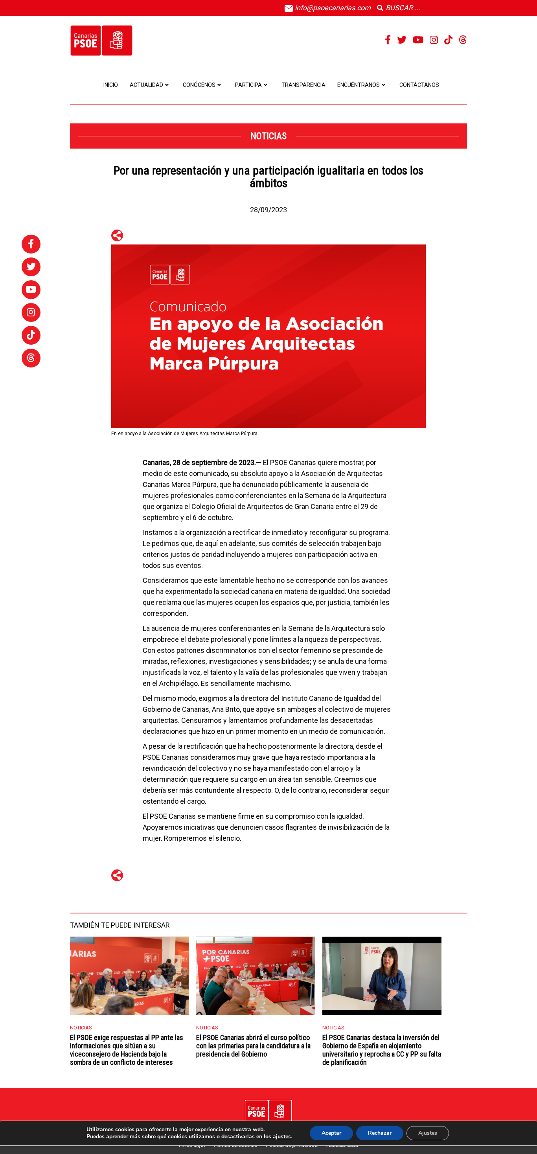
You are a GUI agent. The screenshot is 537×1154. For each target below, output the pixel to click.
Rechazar (380, 1133)
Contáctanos (419, 85)
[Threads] (463, 40)
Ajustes (427, 1133)
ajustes (282, 1136)
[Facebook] (388, 40)
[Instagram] (434, 40)
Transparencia (303, 85)
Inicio (110, 85)
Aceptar (331, 1133)
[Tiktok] (448, 40)
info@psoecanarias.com (332, 8)
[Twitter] (401, 40)
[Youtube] (418, 40)
